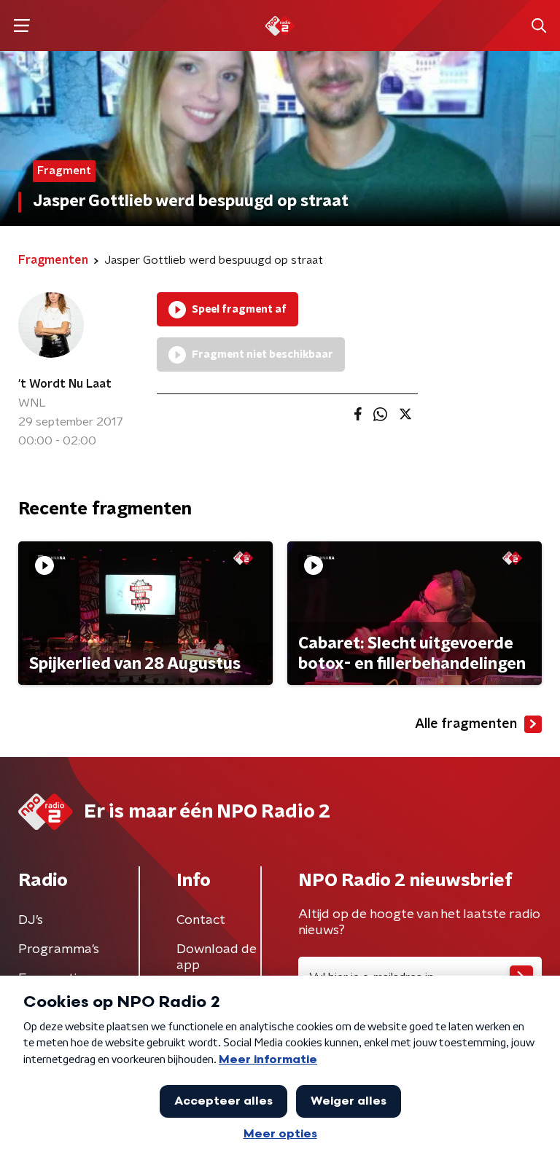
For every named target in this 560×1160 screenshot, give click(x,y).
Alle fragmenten (466, 724)
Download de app (216, 957)
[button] (21, 25)
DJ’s (30, 920)
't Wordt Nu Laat (65, 384)
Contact (200, 920)
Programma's (58, 949)
